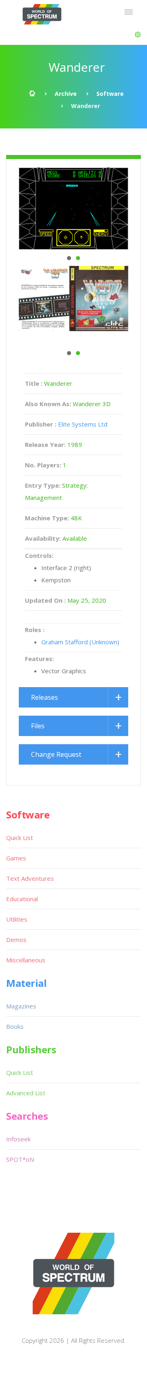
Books (15, 1026)
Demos (16, 939)
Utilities (16, 919)
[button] (138, 35)
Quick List (19, 838)
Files (38, 725)
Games (16, 858)
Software (110, 93)
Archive (66, 93)
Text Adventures (30, 878)
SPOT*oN (20, 1159)
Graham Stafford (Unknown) (80, 642)
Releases (44, 697)
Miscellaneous (25, 960)
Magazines (21, 1006)
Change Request (56, 754)
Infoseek (18, 1139)
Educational (22, 899)
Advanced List (25, 1093)
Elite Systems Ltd (82, 424)
